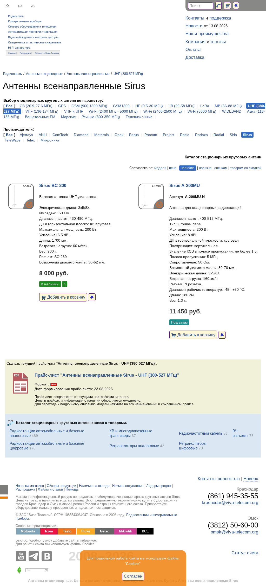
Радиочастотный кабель (200, 433)
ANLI (43, 135)
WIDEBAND (231, 111)
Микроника (50, 140)
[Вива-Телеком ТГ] (35, 556)
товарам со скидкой (245, 168)
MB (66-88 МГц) (228, 106)
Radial (219, 135)
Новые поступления (127, 486)
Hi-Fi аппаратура (19, 47)
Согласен (133, 576)
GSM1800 (121, 106)
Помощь (72, 489)
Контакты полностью (219, 478)
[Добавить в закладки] (92, 297)
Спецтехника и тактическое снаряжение (34, 42)
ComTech (60, 135)
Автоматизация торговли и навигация (32, 31)
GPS (62, 106)
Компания (195, 41)
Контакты (194, 18)
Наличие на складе (94, 486)
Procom (150, 135)
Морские (68, 117)
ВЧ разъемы (240, 433)
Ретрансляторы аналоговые (134, 445)
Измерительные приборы (25, 21)
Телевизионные (139, 117)
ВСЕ (145, 531)
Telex (30, 140)
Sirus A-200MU (184, 185)
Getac (104, 531)
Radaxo (201, 135)
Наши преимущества (207, 33)
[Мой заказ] (227, 5)
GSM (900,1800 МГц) (89, 106)
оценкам (220, 168)
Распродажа (25, 53)
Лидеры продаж (158, 486)
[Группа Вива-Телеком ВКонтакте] (48, 556)
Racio (184, 135)
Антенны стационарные (44, 74)
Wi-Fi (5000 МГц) (202, 111)
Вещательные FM (40, 117)
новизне (205, 168)
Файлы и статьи (50, 489)
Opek (119, 135)
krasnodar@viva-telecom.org (230, 502)
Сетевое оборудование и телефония (32, 26)
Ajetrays (26, 135)
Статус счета (244, 552)
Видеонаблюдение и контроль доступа (33, 37)
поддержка (220, 18)
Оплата (193, 49)
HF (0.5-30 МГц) (149, 106)
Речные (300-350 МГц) (101, 117)
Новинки (12, 53)
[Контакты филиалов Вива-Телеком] (218, 6)
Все (9, 106)
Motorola (101, 135)
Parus (134, 135)
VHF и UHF (73, 111)
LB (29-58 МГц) (182, 106)
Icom (49, 531)
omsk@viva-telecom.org (234, 532)
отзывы (218, 41)
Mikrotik (125, 531)
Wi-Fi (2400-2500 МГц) (162, 111)
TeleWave (13, 140)
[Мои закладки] (236, 5)
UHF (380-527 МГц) (128, 74)
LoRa (204, 106)
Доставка (194, 57)
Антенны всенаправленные (88, 74)
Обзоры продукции (61, 486)
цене (172, 168)
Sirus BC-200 (52, 185)
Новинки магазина (30, 486)
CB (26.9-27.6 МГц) (36, 106)
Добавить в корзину (65, 297)
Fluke (85, 531)
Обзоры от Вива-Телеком (47, 53)
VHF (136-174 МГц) (41, 111)
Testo (67, 531)
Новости (194, 25)
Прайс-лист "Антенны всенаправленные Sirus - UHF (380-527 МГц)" (107, 375)
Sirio (233, 135)
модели (160, 168)
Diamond (81, 135)
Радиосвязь (16, 16)
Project (168, 135)
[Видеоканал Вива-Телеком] (22, 556)
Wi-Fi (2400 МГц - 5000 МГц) (113, 111)
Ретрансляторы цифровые (193, 445)
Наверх (250, 478)
